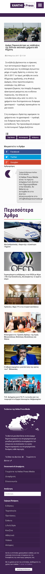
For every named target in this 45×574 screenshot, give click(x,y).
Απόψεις (9, 545)
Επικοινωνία (11, 481)
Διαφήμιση (10, 476)
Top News (11, 137)
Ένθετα (8, 520)
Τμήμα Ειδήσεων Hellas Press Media (28, 173)
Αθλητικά (9, 535)
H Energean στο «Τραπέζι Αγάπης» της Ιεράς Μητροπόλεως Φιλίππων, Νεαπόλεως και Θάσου (21, 337)
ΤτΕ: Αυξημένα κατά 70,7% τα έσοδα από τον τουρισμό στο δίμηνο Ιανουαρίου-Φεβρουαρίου (22, 398)
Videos (8, 540)
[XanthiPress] (22, 5)
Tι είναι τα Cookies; (25, 564)
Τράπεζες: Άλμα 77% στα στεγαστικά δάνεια (21, 307)
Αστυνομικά (23, 137)
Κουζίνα (9, 530)
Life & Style (10, 525)
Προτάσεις (10, 515)
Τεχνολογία (10, 511)
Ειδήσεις (35, 137)
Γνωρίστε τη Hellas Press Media (20, 471)
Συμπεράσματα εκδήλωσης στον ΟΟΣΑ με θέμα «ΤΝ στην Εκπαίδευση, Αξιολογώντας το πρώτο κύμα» (22, 277)
